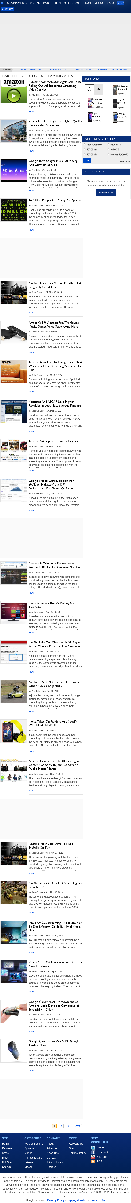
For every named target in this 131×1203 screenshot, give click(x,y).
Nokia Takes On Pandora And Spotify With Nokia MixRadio (53, 723)
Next (77, 1126)
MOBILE (47, 2)
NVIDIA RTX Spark (119, 69)
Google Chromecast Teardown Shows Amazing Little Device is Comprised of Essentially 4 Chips (54, 1005)
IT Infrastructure (33, 1157)
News (31, 111)
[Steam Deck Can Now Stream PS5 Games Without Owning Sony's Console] (115, 117)
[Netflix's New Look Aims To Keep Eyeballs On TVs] (14, 853)
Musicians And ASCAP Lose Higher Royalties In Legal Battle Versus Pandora (55, 403)
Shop (121, 2)
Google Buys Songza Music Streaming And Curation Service (53, 163)
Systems (29, 1148)
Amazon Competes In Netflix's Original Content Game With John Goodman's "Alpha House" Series (54, 765)
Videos (28, 1167)
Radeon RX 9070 (119, 154)
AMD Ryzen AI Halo (84, 69)
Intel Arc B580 (94, 144)
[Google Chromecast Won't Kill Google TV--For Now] (14, 1050)
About (50, 1143)
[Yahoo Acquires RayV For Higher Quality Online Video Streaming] (14, 131)
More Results (125, 161)
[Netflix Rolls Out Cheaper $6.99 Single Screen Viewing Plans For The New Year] (14, 652)
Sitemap (7, 1167)
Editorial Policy (77, 1153)
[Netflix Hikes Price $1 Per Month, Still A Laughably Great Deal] (14, 292)
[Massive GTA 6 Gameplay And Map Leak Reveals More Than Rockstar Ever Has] (90, 103)
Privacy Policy (55, 1162)
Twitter (100, 1147)
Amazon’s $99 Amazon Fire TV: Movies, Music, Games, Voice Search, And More (54, 324)
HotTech (51, 1167)
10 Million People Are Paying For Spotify (55, 200)
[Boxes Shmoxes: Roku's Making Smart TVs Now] (14, 612)
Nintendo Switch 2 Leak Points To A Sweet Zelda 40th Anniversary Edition (124, 88)
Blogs (5, 1157)
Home (5, 1143)
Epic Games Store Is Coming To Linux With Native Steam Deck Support (98, 115)
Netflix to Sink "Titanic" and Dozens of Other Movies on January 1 (54, 684)
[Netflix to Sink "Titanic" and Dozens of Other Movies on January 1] (14, 691)
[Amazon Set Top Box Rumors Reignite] (14, 450)
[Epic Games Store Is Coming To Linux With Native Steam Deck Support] (90, 117)
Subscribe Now (106, 192)
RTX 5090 (91, 149)
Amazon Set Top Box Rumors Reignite (53, 441)
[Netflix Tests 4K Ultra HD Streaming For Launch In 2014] (14, 892)
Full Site (7, 1162)
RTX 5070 (91, 154)
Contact (51, 1157)
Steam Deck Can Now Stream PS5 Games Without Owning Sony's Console (123, 116)
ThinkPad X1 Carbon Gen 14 (30, 69)
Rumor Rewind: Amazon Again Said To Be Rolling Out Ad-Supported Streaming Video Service (55, 85)
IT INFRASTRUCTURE (67, 2)
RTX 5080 (115, 144)
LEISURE (87, 2)
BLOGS (110, 2)
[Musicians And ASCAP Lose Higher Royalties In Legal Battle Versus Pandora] (14, 411)
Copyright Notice (77, 1200)
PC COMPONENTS (16, 2)
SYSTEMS (35, 2)
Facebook (102, 1152)
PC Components (33, 1143)
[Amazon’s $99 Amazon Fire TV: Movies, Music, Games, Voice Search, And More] (14, 332)
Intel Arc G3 (102, 69)
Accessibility (76, 1143)
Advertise (52, 1148)
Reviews (7, 1148)
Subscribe (7, 9)
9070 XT (114, 149)
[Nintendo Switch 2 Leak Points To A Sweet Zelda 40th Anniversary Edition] (115, 90)
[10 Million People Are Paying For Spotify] (14, 210)
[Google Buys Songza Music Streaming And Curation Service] (14, 170)
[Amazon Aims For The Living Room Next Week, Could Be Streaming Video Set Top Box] (14, 371)
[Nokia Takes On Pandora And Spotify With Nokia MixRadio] (14, 731)
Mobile (28, 1153)
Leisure (28, 1162)
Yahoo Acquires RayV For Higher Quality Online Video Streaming (55, 123)
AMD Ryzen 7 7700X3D (59, 69)
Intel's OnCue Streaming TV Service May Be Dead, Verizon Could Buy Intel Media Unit (55, 926)
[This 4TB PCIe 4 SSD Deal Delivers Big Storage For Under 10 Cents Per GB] (115, 104)
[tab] (89, 89)
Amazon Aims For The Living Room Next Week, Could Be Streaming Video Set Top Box (55, 366)
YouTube (102, 1156)
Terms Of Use (97, 1200)
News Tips (53, 1153)
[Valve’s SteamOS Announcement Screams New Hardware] (14, 971)
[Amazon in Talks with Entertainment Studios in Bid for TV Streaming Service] (14, 573)
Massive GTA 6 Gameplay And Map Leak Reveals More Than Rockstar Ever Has (98, 101)
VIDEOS (99, 2)
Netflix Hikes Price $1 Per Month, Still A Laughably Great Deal (55, 285)
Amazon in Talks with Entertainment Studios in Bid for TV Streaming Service (54, 565)
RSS (99, 1161)
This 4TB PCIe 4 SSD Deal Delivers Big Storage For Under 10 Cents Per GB (123, 102)
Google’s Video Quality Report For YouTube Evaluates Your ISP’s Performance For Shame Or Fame (51, 484)
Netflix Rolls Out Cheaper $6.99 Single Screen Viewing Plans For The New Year (54, 644)
